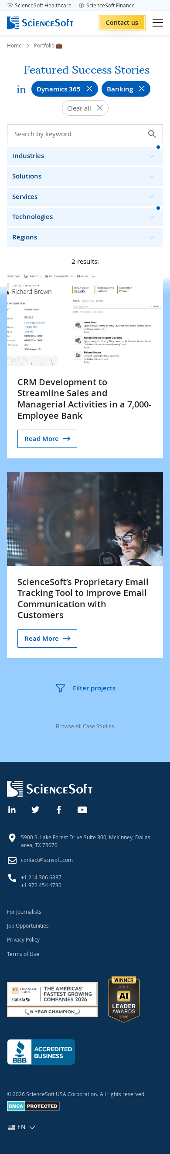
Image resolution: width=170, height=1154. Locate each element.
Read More (41, 438)
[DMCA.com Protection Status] (33, 1109)
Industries (28, 155)
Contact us (122, 22)
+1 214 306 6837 (41, 877)
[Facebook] (59, 809)
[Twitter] (36, 809)
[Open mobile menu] (158, 23)
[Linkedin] (12, 809)
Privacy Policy (23, 939)
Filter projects (94, 688)
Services (24, 196)
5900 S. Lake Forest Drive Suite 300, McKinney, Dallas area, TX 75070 (85, 841)
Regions (24, 237)
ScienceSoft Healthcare (43, 5)
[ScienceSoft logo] (40, 23)
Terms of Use (23, 953)
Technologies (32, 216)
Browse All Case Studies (85, 726)
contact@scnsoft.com (47, 859)
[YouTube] (83, 809)
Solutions (26, 176)
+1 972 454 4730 (41, 884)
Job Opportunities (28, 925)
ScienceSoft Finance (110, 5)
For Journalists (24, 911)
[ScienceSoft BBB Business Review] (41, 1052)
